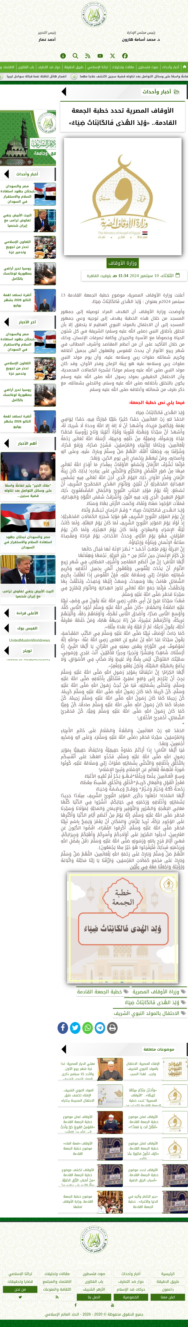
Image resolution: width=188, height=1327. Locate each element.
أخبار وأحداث (170, 67)
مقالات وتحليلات (123, 67)
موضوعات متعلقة (159, 1049)
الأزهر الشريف (94, 1289)
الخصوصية (131, 1297)
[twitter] (112, 56)
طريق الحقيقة (73, 67)
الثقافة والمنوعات (57, 1289)
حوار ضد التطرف (49, 67)
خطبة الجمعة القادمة (100, 991)
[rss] (88, 56)
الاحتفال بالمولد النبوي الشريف (147, 1013)
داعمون (168, 1289)
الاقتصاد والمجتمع (57, 1281)
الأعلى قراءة (27, 613)
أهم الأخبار (27, 444)
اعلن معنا (168, 1297)
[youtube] (100, 56)
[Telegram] (99, 1028)
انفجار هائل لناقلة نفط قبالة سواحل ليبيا (61, 76)
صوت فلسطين (148, 67)
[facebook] (125, 56)
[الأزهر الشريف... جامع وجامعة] (28, 137)
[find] (75, 56)
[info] (63, 56)
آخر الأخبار (27, 322)
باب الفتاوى (26, 67)
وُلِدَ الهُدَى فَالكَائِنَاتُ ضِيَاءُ (153, 1002)
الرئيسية (168, 1273)
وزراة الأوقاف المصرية (157, 991)
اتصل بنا (94, 1297)
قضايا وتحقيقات (20, 1281)
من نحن (20, 1289)
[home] (184, 67)
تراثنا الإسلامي (97, 67)
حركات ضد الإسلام (131, 1289)
